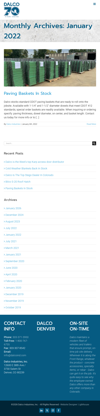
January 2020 (13, 287)
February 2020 (13, 281)
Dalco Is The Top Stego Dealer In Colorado (29, 175)
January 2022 (13, 234)
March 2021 (12, 247)
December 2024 (14, 214)
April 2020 (11, 274)
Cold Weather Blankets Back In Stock (26, 168)
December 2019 (14, 294)
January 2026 (13, 208)
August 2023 (12, 221)
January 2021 (13, 254)
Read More (91, 124)
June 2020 (11, 267)
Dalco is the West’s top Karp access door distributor (34, 161)
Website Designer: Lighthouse (74, 404)
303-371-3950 (21, 337)
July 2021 (11, 241)
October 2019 (13, 307)
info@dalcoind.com (15, 355)
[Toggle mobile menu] (94, 4)
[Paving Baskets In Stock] (50, 67)
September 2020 (14, 261)
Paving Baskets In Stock (28, 93)
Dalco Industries (13, 124)
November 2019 (14, 300)
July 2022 (11, 228)
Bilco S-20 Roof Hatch (17, 181)
